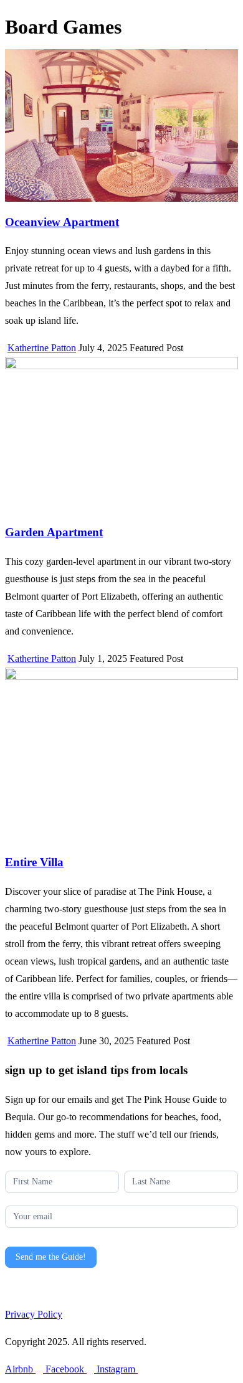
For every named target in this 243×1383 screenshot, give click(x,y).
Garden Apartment (54, 532)
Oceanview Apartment (62, 222)
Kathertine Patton (41, 347)
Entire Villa (34, 862)
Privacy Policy (33, 1314)
